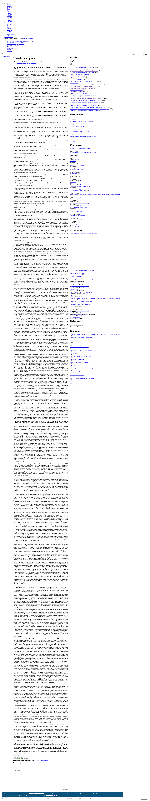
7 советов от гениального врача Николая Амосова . (84, 105)
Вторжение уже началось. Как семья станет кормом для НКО (86, 98)
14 (80, 189)
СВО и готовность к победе (77, 69)
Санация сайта (74, 83)
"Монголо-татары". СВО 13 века (79, 220)
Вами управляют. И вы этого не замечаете (81, 88)
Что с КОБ (73, 141)
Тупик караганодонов (76, 211)
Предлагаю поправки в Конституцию (80, 148)
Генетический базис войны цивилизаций (81, 198)
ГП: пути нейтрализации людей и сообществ (82, 67)
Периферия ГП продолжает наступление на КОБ (83, 95)
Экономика (10, 25)
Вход (2, 53)
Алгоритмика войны (76, 79)
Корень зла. (73, 182)
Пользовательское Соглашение (15, 42)
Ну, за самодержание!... (76, 103)
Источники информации (77, 76)
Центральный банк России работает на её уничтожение (85, 102)
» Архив (9, 11)
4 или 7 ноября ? (74, 96)
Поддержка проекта (12, 48)
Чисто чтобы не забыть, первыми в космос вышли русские (86, 100)
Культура (9, 30)
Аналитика (10, 7)
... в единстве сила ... (6, 56)
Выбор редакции (11, 34)
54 (79, 151)
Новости (9, 4)
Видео (8, 10)
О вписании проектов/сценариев (79, 207)
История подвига (74, 224)
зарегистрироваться (28, 38)
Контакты (9, 51)
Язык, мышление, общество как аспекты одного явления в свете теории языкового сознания (95, 194)
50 (79, 222)
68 (78, 159)
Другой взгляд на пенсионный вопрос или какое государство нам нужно (89, 109)
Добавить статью (8, 37)
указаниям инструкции (51, 795)
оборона (28, 63)
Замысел (9, 32)
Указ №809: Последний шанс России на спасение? (83, 86)
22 (80, 197)
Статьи (9, 6)
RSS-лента (9, 46)
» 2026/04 (9, 13)
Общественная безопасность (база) (79, 93)
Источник (16, 755)
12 (80, 184)
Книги (8, 9)
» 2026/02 (9, 16)
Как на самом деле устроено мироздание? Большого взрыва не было (88, 84)
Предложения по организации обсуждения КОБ (83, 81)
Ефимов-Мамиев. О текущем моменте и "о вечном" (84, 71)
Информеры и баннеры (13, 45)
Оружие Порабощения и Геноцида (79, 74)
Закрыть (15, 765)
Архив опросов (108, 317)
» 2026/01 (9, 17)
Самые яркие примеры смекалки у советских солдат (84, 110)
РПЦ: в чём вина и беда (76, 169)
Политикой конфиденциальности (36, 793)
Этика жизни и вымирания (77, 91)
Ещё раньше (10, 21)
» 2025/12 (9, 18)
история (19, 63)
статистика (33, 63)
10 (80, 180)
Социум (9, 28)
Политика (9, 24)
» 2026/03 (9, 14)
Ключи (9, 35)
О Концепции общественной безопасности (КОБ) (20, 41)
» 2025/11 (9, 20)
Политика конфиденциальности (15, 44)
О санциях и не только (76, 90)
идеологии (23, 63)
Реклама (9, 49)
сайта (40, 797)
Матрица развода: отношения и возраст (80, 186)
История (9, 27)
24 (80, 193)
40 (78, 155)
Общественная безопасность (77, 215)
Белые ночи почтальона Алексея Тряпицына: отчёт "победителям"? (88, 107)
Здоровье (9, 31)
